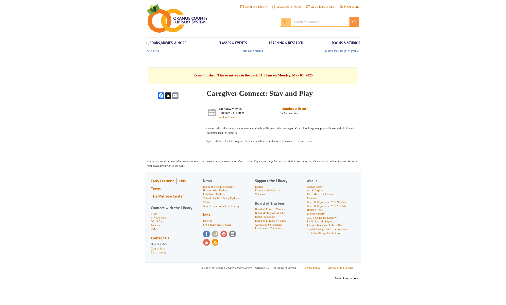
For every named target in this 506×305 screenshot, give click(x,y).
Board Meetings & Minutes (270, 213)
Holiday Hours (315, 209)
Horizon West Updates (215, 190)
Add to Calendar (228, 117)
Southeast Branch (295, 108)
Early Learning (163, 181)
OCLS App (157, 221)
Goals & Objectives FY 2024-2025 (326, 202)
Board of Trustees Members (270, 209)
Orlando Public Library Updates (221, 198)
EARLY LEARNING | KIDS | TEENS (342, 51)
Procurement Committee (268, 228)
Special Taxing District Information (327, 229)
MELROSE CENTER (253, 51)
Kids (182, 181)
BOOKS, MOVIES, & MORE (167, 42)
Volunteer (260, 194)
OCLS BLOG (152, 51)
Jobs (206, 214)
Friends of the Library (267, 190)
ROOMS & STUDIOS (346, 42)
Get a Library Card (322, 6)
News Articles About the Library (221, 206)
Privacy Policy (312, 267)
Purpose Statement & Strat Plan (325, 225)
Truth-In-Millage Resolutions (323, 233)
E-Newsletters (158, 217)
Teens (156, 188)
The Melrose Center (167, 196)
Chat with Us (158, 248)
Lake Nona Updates (214, 194)
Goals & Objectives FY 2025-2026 (326, 206)
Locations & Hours (288, 6)
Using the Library (256, 6)
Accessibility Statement (341, 267)
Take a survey (158, 252)
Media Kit (208, 202)
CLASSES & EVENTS (232, 42)
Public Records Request (320, 221)
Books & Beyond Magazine (218, 186)
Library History (316, 213)
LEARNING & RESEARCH (286, 42)
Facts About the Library (320, 194)
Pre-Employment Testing (217, 224)
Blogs (154, 213)
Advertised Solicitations (268, 224)
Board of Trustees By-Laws (270, 220)
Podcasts (155, 225)
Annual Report (315, 186)
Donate (259, 186)
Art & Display (315, 190)
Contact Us (160, 238)
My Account (351, 6)
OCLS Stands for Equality (322, 217)
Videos (154, 229)
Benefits (207, 220)
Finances (312, 198)
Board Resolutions (265, 216)
